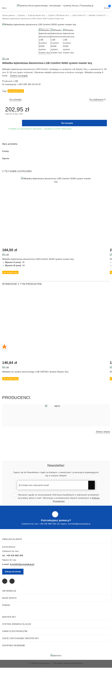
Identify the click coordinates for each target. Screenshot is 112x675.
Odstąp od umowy (13, 572)
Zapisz (91, 485)
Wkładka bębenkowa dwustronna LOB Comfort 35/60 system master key (38, 259)
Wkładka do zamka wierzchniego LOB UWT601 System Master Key (35, 372)
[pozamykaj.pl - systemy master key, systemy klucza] (55, 5)
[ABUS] (56, 415)
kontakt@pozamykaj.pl (79, 524)
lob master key (15, 91)
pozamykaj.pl (43, 663)
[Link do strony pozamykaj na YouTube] (12, 581)
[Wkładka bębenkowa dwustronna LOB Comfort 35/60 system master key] (56, 212)
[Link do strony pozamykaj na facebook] (55, 514)
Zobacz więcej (103, 431)
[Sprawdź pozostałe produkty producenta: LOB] (5, 59)
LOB (16, 81)
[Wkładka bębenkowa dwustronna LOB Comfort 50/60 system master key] (39, 24)
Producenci (16, 397)
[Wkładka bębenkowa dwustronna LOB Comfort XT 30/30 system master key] (107, 59)
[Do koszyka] (6, 180)
